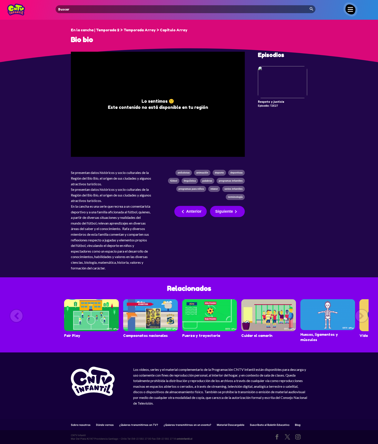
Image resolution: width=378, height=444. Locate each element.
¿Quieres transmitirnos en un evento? (187, 424)
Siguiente (224, 211)
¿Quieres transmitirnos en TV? (138, 424)
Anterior (193, 211)
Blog (298, 424)
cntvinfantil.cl (184, 438)
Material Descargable (230, 424)
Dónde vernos (105, 424)
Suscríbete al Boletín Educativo (269, 424)
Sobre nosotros (81, 424)
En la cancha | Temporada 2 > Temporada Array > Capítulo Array (129, 30)
